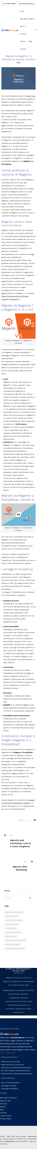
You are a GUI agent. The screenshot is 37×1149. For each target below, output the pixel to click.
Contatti (3, 1113)
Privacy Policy (5, 1119)
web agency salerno (12, 916)
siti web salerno (11, 928)
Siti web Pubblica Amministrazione (15, 1071)
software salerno (11, 936)
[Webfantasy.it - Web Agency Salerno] (9, 30)
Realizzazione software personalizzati (16, 1074)
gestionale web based (13, 944)
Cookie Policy (5, 1116)
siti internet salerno (12, 924)
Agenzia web (5, 1101)
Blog (18, 62)
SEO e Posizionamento (10, 1083)
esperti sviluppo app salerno (15, 948)
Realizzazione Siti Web (10, 1062)
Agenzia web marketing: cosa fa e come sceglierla (20, 841)
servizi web (24, 985)
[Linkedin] (30, 820)
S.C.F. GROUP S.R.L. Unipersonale (24, 1139)
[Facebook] (27, 820)
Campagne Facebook (9, 1089)
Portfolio (3, 1104)
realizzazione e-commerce (14, 920)
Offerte (3, 1107)
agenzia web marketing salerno (16, 940)
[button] (7, 1053)
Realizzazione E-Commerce (12, 1065)
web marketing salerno (13, 932)
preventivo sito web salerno (15, 912)
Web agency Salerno (8, 1098)
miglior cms (30, 96)
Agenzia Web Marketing (20, 866)
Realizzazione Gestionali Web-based (16, 1068)
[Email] (35, 820)
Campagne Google (8, 1086)
